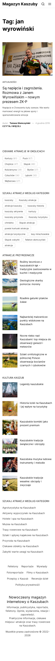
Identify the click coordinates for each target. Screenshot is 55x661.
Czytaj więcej (11, 126)
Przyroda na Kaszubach (16, 540)
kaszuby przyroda (14, 217)
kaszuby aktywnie (14, 211)
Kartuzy (11, 158)
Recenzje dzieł (39, 578)
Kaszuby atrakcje (27, 200)
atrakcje (9, 245)
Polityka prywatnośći (27, 584)
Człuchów (12, 175)
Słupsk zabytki (12, 239)
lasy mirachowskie (40, 234)
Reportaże (27, 566)
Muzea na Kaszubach (14, 524)
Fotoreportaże (15, 572)
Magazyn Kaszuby (20, 4)
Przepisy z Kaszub (17, 578)
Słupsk (29, 164)
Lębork (31, 175)
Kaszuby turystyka (38, 217)
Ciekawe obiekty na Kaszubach (20, 546)
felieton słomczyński (35, 239)
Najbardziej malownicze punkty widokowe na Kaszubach (34, 320)
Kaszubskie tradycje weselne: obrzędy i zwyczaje (31, 481)
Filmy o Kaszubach (37, 572)
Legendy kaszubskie (31, 384)
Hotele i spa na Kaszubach (17, 518)
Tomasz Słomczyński (20, 123)
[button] (50, 4)
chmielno (9, 222)
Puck (28, 158)
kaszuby (9, 200)
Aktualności (9, 82)
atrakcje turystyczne (15, 234)
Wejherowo (12, 181)
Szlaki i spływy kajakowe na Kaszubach (25, 535)
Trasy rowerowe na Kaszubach (20, 529)
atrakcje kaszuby (13, 205)
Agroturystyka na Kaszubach (19, 507)
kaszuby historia (36, 205)
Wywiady (42, 566)
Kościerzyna (13, 169)
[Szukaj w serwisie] (43, 4)
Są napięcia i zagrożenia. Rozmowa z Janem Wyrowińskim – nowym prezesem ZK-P (22, 95)
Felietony (13, 566)
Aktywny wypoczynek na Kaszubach (23, 513)
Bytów (32, 169)
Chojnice (11, 164)
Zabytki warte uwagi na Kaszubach (22, 551)
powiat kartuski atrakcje (17, 228)
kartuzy (32, 211)
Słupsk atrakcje (27, 222)
